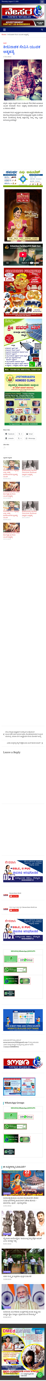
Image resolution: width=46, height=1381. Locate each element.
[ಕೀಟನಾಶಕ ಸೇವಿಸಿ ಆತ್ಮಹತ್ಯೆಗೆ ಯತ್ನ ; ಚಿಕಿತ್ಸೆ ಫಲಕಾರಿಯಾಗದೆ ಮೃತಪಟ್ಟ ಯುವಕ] (11, 465)
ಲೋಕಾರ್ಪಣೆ (7, 1193)
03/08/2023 (7, 1317)
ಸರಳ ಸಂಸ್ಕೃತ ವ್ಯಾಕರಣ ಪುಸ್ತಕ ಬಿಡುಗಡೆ (17, 1276)
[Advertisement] (23, 146)
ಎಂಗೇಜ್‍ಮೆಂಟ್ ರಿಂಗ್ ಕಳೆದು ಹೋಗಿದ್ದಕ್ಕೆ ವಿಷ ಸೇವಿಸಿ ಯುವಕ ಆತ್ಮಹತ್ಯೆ (11, 494)
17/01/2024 (7, 57)
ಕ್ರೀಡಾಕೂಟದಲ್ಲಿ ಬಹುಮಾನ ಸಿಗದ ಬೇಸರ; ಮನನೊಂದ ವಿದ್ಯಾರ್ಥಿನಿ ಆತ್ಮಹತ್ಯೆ (29, 472)
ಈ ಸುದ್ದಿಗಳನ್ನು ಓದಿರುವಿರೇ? (14, 1167)
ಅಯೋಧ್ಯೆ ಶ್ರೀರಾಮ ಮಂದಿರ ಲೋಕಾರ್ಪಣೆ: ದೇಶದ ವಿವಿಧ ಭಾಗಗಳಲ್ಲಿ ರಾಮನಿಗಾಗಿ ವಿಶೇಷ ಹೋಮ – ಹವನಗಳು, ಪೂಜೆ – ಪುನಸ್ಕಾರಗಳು (20, 1201)
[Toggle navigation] (4, 29)
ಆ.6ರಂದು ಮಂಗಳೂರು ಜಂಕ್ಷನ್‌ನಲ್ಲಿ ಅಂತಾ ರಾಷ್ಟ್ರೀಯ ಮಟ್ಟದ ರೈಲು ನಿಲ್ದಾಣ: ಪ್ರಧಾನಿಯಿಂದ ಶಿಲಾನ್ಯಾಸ (22, 1313)
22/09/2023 (7, 1279)
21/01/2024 (7, 1206)
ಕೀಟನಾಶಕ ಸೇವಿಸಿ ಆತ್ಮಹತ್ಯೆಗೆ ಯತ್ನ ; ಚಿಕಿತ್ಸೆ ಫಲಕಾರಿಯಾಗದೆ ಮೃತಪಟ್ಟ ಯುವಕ (11, 473)
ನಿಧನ (5, 43)
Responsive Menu (42, 2)
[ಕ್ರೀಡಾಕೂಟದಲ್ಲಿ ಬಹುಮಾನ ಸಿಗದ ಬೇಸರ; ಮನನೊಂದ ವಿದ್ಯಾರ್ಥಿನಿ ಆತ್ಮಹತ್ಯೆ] (30, 465)
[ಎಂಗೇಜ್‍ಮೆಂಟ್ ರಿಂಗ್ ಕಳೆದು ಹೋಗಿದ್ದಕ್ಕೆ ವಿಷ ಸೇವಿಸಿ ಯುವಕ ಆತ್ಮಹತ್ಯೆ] (11, 486)
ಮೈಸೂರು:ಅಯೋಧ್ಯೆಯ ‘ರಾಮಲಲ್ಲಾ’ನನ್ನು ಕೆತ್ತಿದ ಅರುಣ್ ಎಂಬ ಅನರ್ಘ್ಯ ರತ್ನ (22, 1240)
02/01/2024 (7, 1244)
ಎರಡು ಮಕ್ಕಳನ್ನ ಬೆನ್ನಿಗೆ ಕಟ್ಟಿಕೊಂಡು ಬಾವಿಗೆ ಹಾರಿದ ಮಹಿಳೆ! (24, 743)
